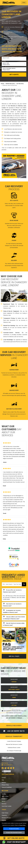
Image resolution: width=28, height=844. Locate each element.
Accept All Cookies (14, 828)
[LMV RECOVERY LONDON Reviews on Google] (14, 565)
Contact (4, 777)
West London (5, 796)
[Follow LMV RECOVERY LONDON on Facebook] (3, 768)
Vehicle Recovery (10, 83)
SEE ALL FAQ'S (14, 656)
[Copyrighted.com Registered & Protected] (6, 771)
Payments (4, 815)
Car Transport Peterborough (14, 750)
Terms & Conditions (7, 787)
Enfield (3, 799)
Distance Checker (6, 817)
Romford (4, 803)
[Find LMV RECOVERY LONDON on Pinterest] (8, 768)
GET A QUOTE (14, 74)
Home (2, 83)
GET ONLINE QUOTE (15, 838)
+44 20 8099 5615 (15, 731)
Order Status (5, 813)
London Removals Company (14, 741)
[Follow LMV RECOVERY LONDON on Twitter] (5, 768)
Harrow (3, 801)
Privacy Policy (22, 825)
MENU (23, 2)
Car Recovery (20, 83)
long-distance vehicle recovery (17, 119)
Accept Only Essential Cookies (14, 832)
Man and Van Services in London (14, 744)
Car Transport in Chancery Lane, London (14, 109)
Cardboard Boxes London (14, 747)
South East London (6, 806)
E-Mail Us (5, 763)
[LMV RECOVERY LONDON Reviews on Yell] (14, 557)
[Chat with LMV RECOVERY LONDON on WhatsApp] (4, 842)
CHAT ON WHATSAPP (16, 842)
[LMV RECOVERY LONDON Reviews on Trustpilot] (14, 549)
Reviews (4, 782)
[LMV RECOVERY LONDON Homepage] (9, 2)
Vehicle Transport (14, 736)
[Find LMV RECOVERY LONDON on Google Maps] (13, 768)
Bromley (4, 794)
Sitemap (4, 820)
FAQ (3, 780)
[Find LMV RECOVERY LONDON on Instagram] (11, 768)
